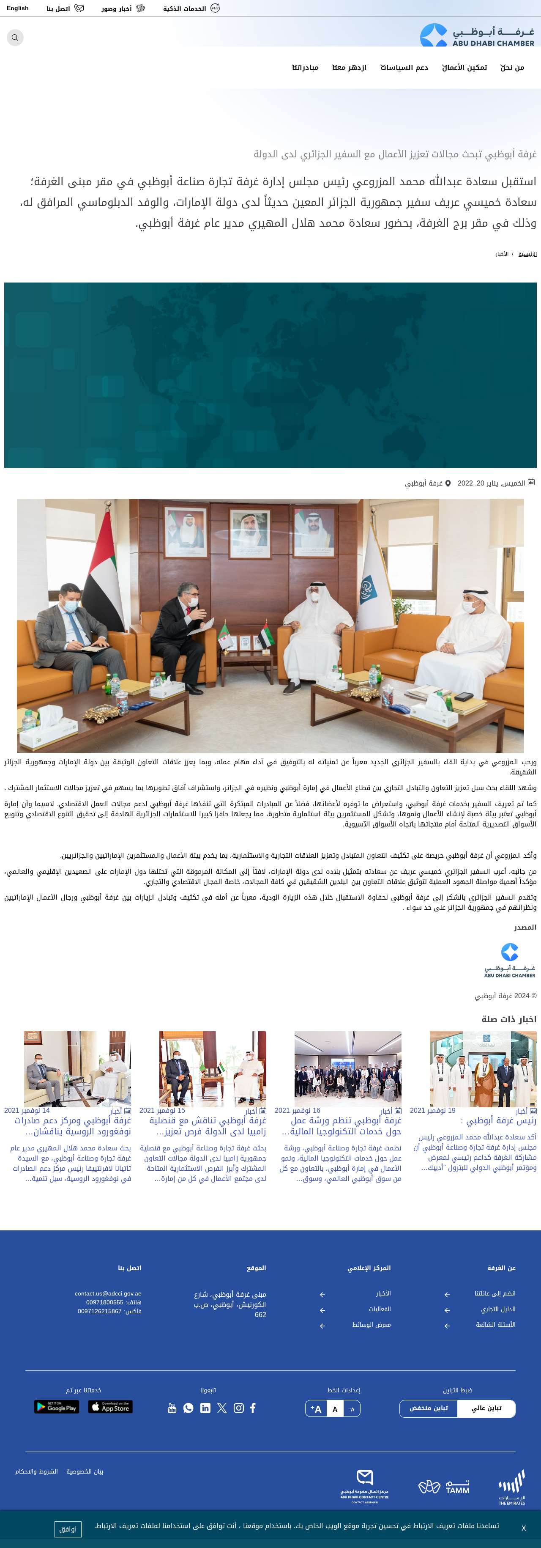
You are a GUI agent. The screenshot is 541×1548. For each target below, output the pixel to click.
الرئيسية (528, 254)
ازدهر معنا (349, 67)
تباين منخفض (429, 1408)
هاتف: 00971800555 (114, 1302)
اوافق (68, 1529)
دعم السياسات (404, 67)
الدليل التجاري (498, 1309)
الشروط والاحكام (36, 1472)
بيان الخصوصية (84, 1472)
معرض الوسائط (371, 1325)
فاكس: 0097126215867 (110, 1311)
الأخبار (502, 254)
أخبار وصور (116, 9)
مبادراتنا (305, 67)
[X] (222, 1408)
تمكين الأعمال (464, 67)
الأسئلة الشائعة (496, 1325)
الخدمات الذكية (184, 9)
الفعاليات (380, 1309)
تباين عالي (487, 1408)
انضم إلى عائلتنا (495, 1294)
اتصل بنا (58, 9)
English (18, 8)
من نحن (512, 67)
